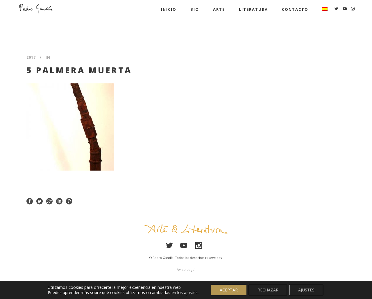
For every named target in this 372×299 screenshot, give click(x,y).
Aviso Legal (186, 269)
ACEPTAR (229, 290)
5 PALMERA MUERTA (79, 70)
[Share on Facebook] (29, 200)
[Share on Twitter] (39, 200)
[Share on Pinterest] (69, 200)
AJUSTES (306, 290)
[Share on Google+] (49, 200)
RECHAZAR (267, 290)
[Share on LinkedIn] (59, 200)
